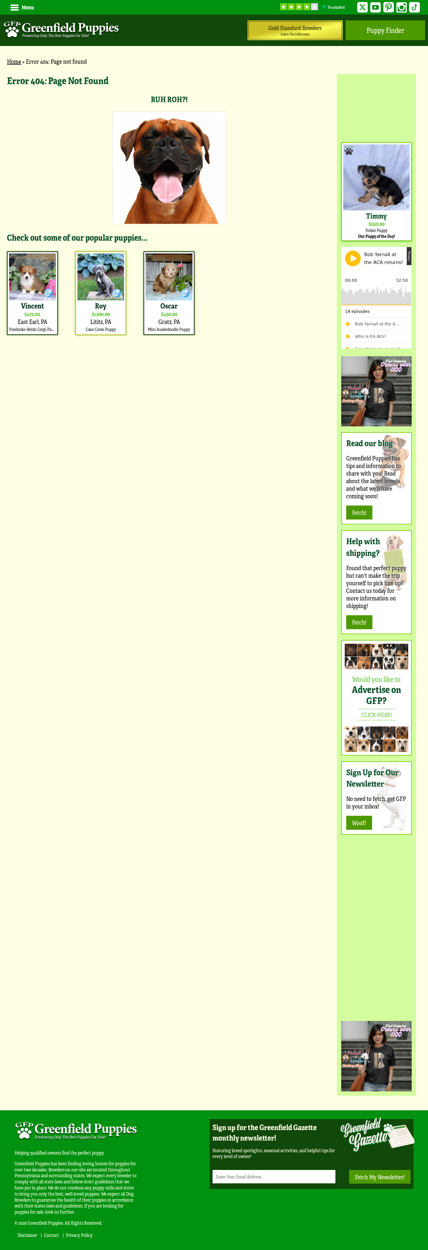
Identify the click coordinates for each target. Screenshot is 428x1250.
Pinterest (388, 7)
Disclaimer (27, 1235)
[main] (169, 205)
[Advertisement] (376, 107)
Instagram (401, 7)
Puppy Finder (385, 30)
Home (14, 61)
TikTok (414, 7)
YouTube (375, 7)
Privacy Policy (79, 1235)
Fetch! (359, 512)
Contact (51, 1235)
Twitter (362, 7)
